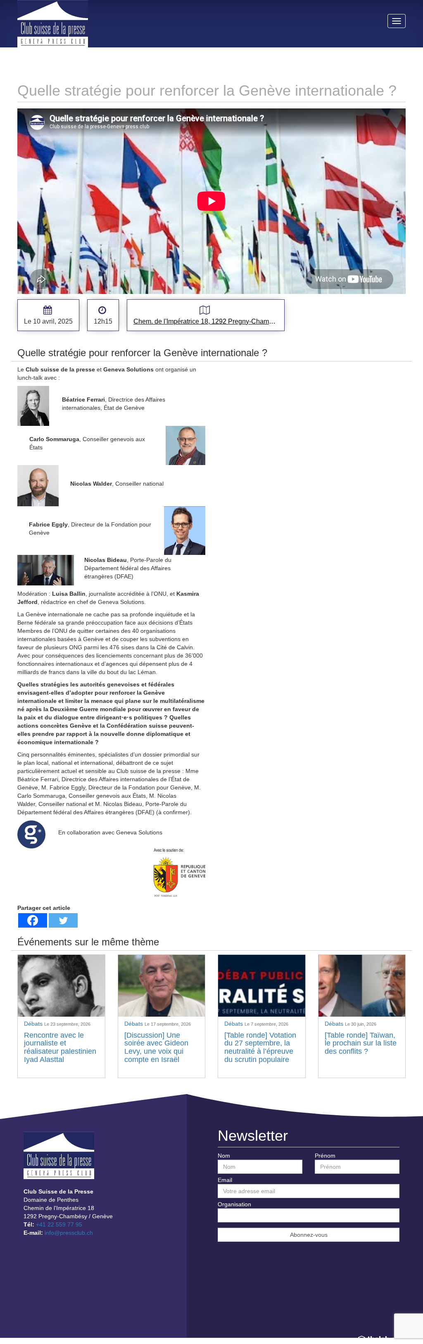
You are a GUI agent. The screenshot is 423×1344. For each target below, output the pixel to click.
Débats (34, 1023)
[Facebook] (32, 920)
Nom (224, 1155)
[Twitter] (63, 920)
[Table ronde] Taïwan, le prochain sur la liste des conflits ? (361, 1043)
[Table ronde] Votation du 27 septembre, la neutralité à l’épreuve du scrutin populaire (260, 1047)
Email (225, 1180)
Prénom (325, 1155)
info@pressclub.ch (69, 1232)
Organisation (234, 1204)
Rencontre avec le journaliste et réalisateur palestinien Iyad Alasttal (60, 1047)
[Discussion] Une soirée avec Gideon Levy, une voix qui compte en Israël (156, 1047)
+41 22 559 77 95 (59, 1224)
